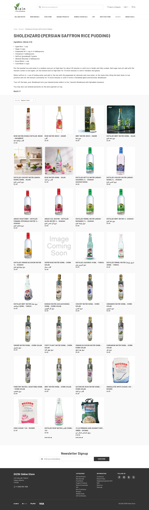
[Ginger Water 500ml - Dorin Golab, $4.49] (28, 329)
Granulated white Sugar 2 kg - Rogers (119, 388)
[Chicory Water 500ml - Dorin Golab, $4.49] (90, 287)
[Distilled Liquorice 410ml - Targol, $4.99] (90, 246)
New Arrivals (34, 17)
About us (100, 485)
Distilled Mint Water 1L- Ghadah (120, 219)
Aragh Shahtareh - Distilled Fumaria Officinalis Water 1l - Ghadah (26, 221)
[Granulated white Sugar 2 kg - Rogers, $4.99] (121, 370)
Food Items (48, 17)
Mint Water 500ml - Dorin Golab (58, 387)
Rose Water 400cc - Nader (55, 136)
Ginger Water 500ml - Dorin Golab (28, 345)
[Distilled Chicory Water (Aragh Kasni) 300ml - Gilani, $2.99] (28, 161)
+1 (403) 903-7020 (22, 487)
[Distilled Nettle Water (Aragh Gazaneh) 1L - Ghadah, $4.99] (90, 161)
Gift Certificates (81, 496)
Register (118, 7)
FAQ (98, 483)
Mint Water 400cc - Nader (86, 136)
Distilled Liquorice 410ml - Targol (90, 263)
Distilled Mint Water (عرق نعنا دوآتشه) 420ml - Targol (26, 305)
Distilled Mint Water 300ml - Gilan (121, 136)
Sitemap (99, 487)
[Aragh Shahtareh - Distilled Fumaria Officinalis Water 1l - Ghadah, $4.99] (28, 202)
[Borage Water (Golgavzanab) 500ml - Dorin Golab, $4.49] (59, 287)
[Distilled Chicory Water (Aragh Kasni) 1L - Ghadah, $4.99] (121, 161)
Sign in (111, 7)
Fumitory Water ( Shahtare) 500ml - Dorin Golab (28, 388)
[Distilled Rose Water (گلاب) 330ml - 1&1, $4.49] (59, 412)
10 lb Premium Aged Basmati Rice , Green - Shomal (89, 429)
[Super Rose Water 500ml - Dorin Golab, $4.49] (59, 246)
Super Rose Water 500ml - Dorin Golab (58, 264)
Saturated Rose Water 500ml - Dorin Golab (88, 388)
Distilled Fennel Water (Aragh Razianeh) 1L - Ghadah (88, 220)
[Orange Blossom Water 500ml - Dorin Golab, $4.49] (90, 329)
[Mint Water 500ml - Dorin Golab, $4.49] (59, 370)
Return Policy (101, 479)
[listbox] (28, 100)
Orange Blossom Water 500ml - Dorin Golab (89, 346)
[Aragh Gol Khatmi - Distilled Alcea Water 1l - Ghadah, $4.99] (59, 202)
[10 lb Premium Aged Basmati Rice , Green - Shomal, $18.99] (90, 412)
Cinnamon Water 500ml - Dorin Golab (119, 305)
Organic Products (63, 17)
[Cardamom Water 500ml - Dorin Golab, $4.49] (121, 329)
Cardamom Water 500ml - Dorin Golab (119, 346)
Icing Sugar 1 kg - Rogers (24, 428)
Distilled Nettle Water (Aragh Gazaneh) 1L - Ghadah (88, 179)
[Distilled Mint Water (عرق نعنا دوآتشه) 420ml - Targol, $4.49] (28, 287)
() (134, 7)
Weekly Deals (129, 17)
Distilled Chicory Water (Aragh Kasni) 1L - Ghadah (120, 179)
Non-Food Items (105, 17)
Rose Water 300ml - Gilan (55, 178)
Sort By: (17, 100)
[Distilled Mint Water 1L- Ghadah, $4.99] (121, 202)
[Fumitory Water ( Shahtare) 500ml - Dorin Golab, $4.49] (28, 370)
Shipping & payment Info (105, 481)
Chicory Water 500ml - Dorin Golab (87, 305)
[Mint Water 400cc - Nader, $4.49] (90, 119)
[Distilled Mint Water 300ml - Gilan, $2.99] (121, 119)
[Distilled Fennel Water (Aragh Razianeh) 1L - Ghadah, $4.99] (90, 202)
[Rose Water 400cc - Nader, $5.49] (59, 119)
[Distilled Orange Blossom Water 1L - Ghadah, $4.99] (28, 246)
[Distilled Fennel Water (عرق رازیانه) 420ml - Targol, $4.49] (121, 246)
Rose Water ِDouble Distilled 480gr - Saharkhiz (28, 137)
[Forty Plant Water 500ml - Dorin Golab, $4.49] (59, 329)
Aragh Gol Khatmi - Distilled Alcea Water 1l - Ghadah (57, 220)
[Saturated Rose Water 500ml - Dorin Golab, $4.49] (90, 370)
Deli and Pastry (20, 17)
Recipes (118, 17)
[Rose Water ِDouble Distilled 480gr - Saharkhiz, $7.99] (28, 119)
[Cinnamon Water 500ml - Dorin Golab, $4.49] (121, 287)
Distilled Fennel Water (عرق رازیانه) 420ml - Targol (120, 264)
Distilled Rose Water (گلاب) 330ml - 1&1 (59, 429)
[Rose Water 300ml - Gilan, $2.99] (59, 161)
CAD (125, 7)
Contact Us (100, 476)
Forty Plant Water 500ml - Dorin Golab (58, 346)
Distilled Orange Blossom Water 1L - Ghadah (27, 264)
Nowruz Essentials (80, 17)
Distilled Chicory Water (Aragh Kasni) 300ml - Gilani (27, 179)
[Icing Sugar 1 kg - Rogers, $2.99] (28, 412)
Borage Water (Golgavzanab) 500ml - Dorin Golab (57, 305)
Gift (93, 17)
